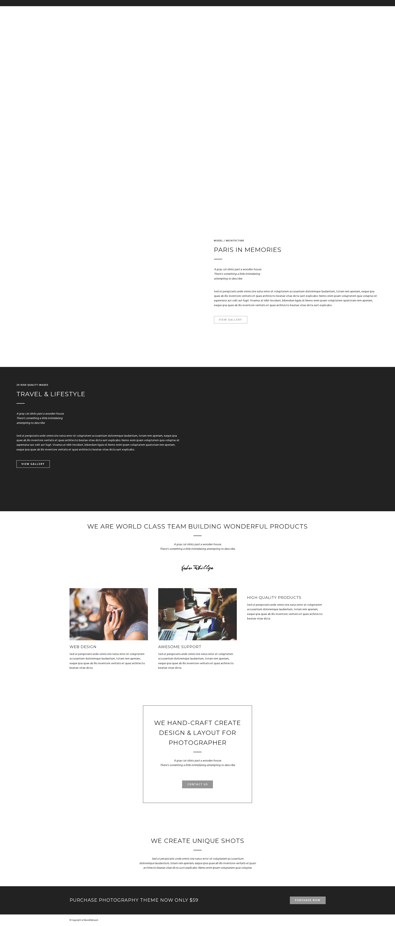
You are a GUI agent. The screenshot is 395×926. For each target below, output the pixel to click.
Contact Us (197, 784)
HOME (318, 12)
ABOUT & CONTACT (267, 12)
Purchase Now (307, 900)
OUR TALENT (295, 12)
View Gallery (230, 320)
